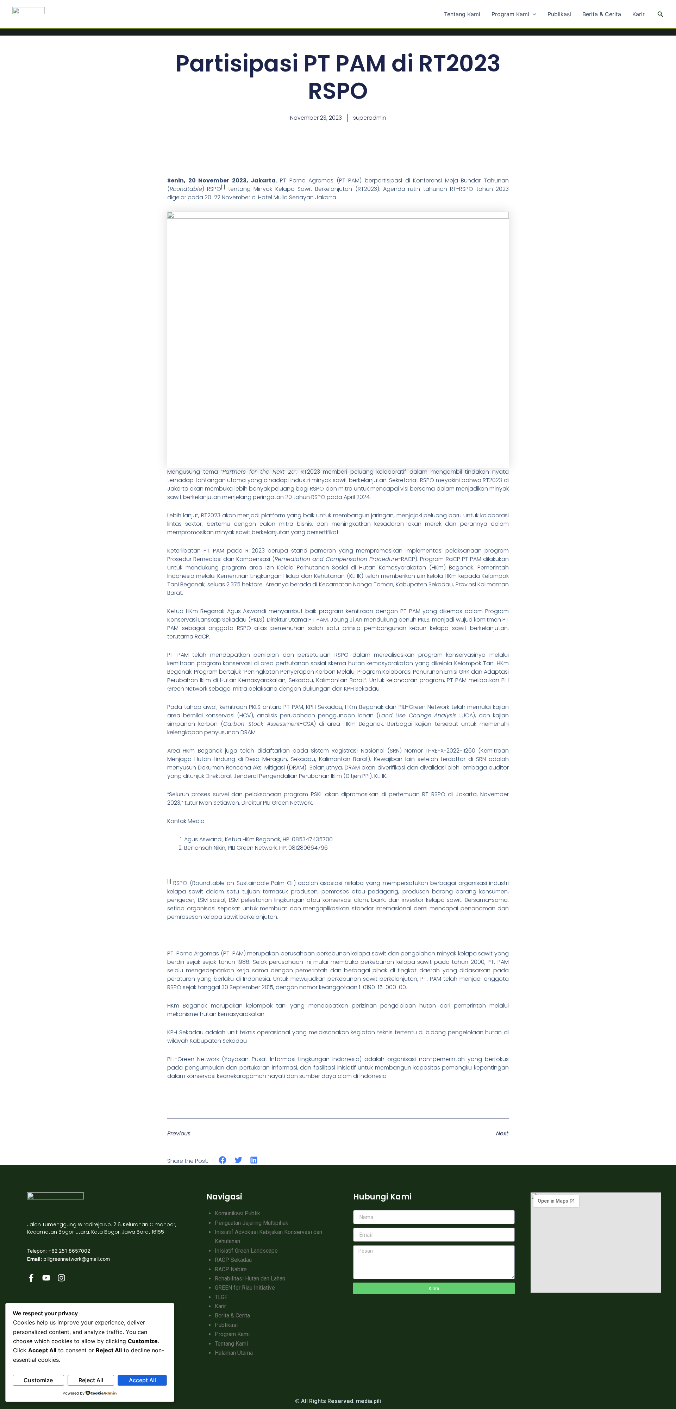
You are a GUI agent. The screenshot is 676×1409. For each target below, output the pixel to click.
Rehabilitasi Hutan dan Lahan (250, 1278)
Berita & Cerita (601, 14)
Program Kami (510, 14)
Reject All (91, 1380)
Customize (38, 1380)
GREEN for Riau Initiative (245, 1287)
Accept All (142, 1380)
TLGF (221, 1297)
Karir (638, 14)
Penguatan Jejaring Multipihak (251, 1223)
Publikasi (559, 14)
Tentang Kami (462, 14)
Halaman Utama (234, 1352)
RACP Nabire (231, 1269)
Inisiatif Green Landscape (246, 1250)
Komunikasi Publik (237, 1213)
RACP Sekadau (233, 1260)
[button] (532, 14)
